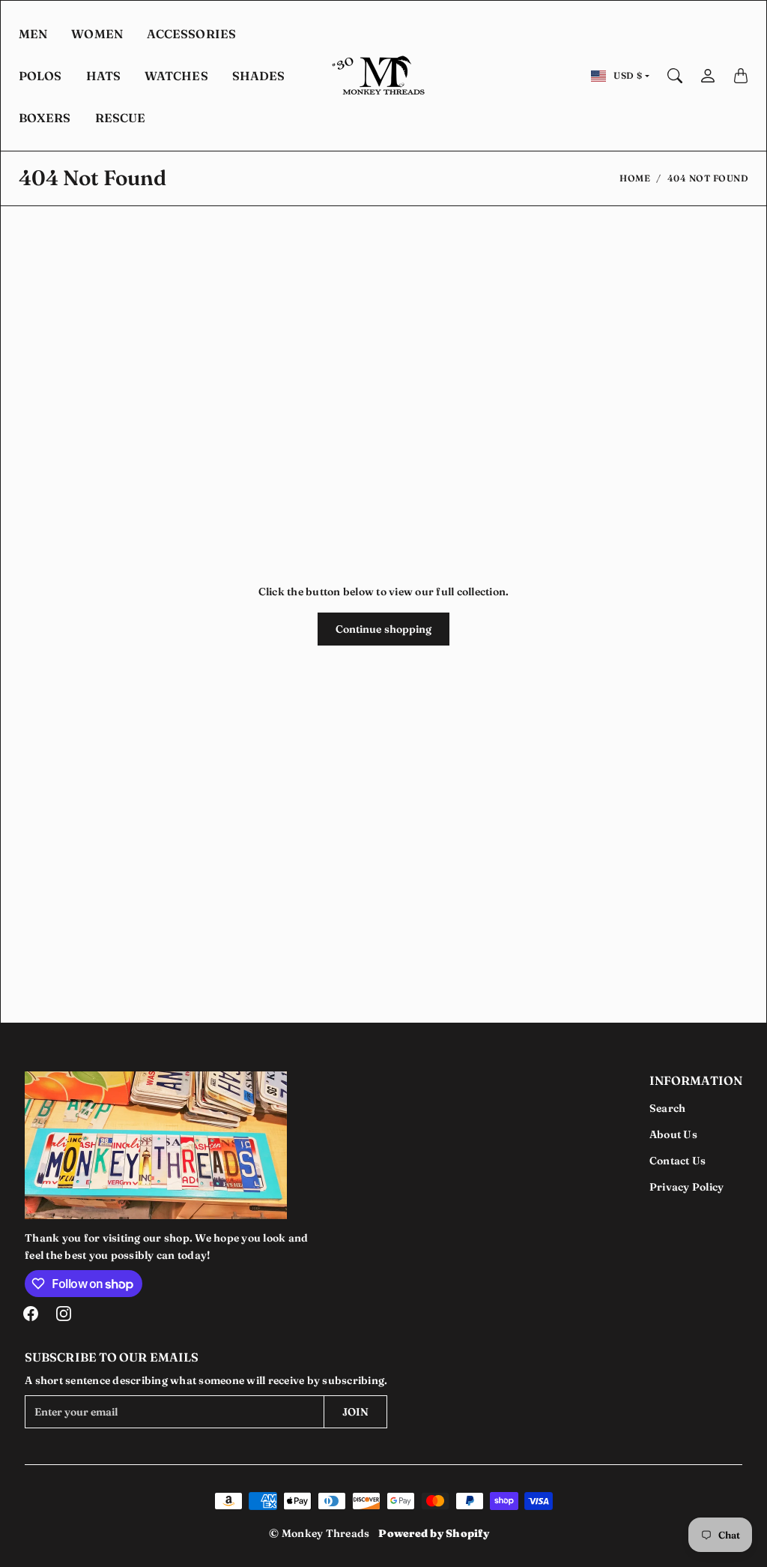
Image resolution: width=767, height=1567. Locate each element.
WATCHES (176, 75)
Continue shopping (384, 629)
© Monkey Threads (319, 1533)
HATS (103, 75)
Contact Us (677, 1160)
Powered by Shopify (433, 1533)
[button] (30, 1313)
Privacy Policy (686, 1187)
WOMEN (97, 33)
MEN (33, 33)
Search (667, 1108)
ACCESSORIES (191, 33)
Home (634, 178)
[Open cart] (740, 75)
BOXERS (45, 117)
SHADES (258, 75)
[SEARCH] (674, 75)
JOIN (355, 1412)
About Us (673, 1134)
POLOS (40, 75)
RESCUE (120, 117)
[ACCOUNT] (707, 75)
